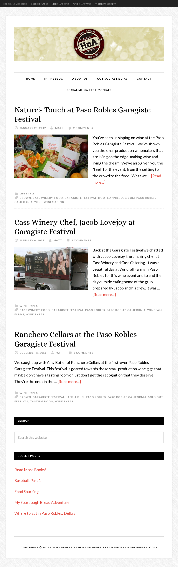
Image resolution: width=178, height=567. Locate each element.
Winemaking (54, 202)
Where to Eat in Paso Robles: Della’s (45, 513)
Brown (25, 197)
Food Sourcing (26, 491)
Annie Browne (82, 3)
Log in (153, 547)
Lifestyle (27, 193)
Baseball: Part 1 (27, 480)
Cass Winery (43, 197)
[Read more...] (104, 294)
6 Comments (84, 352)
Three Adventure (14, 3)
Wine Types (29, 305)
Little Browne (60, 3)
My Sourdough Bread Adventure (41, 502)
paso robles (95, 310)
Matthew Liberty (105, 3)
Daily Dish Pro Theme (69, 547)
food (58, 197)
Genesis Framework (108, 547)
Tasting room (41, 401)
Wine (38, 202)
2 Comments (83, 128)
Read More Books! (30, 469)
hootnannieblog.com (116, 197)
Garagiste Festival (80, 197)
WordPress (136, 547)
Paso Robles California (126, 310)
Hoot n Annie (39, 3)
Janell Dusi (75, 397)
